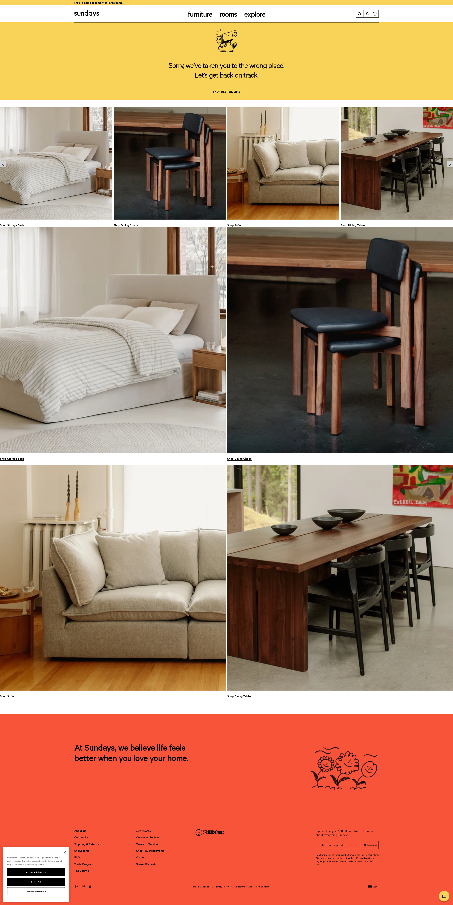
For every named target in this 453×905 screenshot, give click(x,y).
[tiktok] (90, 886)
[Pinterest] (83, 886)
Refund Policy (262, 886)
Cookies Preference (242, 886)
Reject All (36, 881)
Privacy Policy (222, 886)
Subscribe (370, 845)
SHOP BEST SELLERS (226, 91)
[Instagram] (76, 886)
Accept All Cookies (36, 872)
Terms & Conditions (201, 886)
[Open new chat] (444, 896)
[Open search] (359, 14)
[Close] (65, 852)
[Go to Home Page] (86, 13)
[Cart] (375, 14)
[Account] (367, 14)
